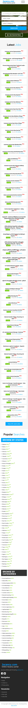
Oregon (6, 532)
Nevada (6, 511)
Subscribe (4, 696)
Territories (6, 566)
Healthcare (6, 616)
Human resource (7, 604)
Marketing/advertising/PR (9, 614)
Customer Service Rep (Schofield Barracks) (13, 151)
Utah (5, 549)
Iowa (5, 480)
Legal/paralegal (7, 609)
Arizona (6, 449)
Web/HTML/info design (8, 647)
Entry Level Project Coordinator (12, 187)
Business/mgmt (7, 590)
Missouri (6, 504)
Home (3, 680)
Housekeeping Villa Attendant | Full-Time (13, 73)
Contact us (4, 682)
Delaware (6, 461)
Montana (6, 506)
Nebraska (6, 508)
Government (6, 602)
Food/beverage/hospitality (9, 597)
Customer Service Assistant (12, 180)
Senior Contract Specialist (13, 376)
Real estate (6, 621)
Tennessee (6, 544)
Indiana (6, 477)
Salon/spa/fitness (7, 628)
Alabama (6, 444)
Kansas (6, 482)
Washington (7, 556)
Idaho (8, 53)
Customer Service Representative (13, 51)
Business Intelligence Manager (12, 288)
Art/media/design (7, 585)
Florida (8, 416)
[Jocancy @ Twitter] (5, 673)
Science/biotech (7, 587)
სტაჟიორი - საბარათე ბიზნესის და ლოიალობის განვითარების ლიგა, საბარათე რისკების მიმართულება (14, 218)
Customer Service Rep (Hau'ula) (12, 130)
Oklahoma (6, 530)
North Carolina (8, 523)
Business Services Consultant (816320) (12, 310)
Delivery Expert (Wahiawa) (13, 80)
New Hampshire (7, 513)
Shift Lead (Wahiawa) (13, 158)
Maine (5, 489)
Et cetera (18, 53)
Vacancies (4, 692)
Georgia (8, 182)
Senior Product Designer (13, 273)
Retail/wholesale (7, 623)
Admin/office (6, 580)
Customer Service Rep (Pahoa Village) (13, 123)
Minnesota (7, 499)
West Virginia (7, 559)
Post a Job (4, 694)
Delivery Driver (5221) (13, 415)
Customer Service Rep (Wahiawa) (13, 101)
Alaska (5, 446)
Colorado (6, 456)
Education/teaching (8, 595)
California (7, 453)
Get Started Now (15, 35)
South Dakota (7, 542)
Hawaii (6, 75)
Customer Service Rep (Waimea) (12, 87)
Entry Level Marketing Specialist (12, 202)
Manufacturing (7, 611)
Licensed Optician (13, 362)
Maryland (6, 492)
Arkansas (6, 451)
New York (7, 520)
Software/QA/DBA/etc (8, 635)
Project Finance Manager (13, 325)
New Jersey (7, 516)
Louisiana (6, 487)
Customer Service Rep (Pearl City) (13, 109)
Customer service (7, 592)
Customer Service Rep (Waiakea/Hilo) (13, 144)
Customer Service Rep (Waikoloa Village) (13, 116)
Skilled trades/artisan (8, 633)
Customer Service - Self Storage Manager (13, 58)
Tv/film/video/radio (7, 645)
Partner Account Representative (12, 339)
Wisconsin (7, 561)
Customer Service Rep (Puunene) (13, 137)
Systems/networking (8, 638)
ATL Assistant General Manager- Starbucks (13, 332)
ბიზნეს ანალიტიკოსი (13, 295)
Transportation (7, 642)
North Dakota (7, 525)
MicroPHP (14, 705)
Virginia (6, 554)
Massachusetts (8, 494)
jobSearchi (20, 670)
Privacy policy (5, 685)
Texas (6, 547)
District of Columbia (8, 463)
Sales (5, 626)
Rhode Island (7, 537)
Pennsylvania (7, 535)
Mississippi (6, 501)
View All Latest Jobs (14, 424)
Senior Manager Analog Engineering (12, 369)
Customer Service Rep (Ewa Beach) (12, 173)
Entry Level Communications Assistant (13, 195)
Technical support (7, 640)
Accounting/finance (8, 578)
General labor (6, 599)
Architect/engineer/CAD (9, 583)
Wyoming (6, 563)
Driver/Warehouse (13, 303)
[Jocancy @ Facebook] (2, 673)
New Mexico (7, 518)
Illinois (6, 475)
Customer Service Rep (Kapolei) (12, 94)
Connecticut (7, 458)
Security (5, 630)
